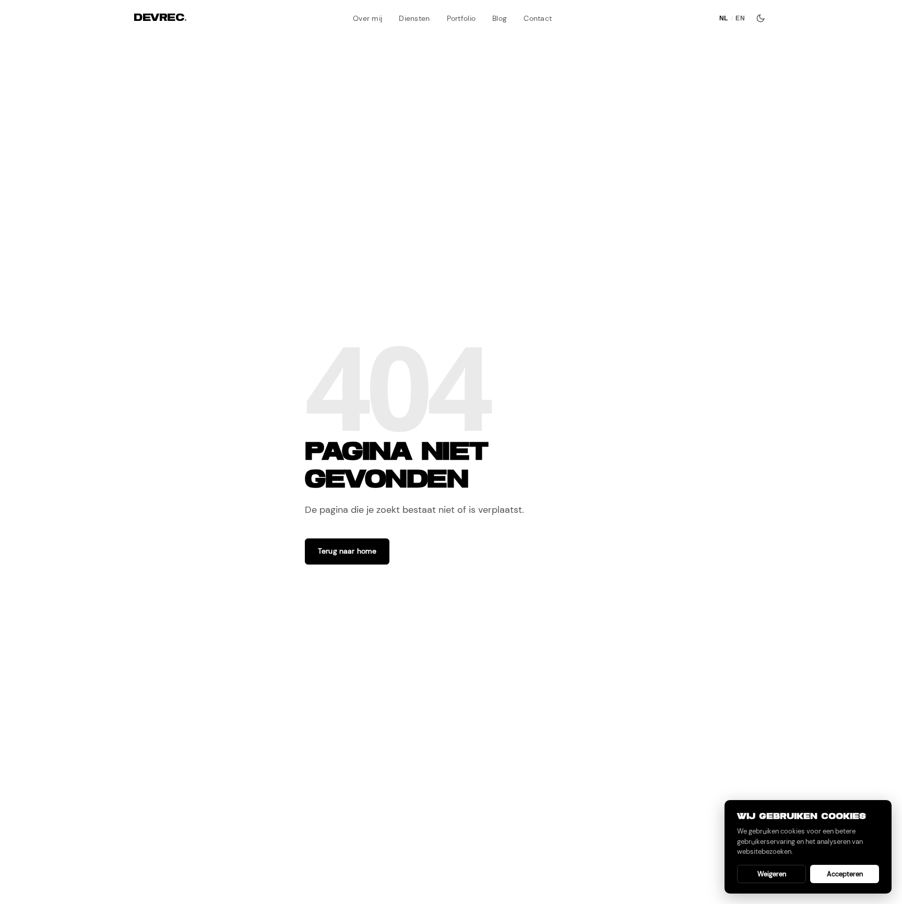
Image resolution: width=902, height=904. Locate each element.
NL (723, 18)
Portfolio (461, 18)
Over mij (367, 18)
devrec (160, 18)
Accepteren (845, 874)
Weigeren (771, 874)
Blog (499, 18)
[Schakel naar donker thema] (760, 18)
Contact (538, 18)
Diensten (414, 18)
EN (740, 18)
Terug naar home (347, 551)
